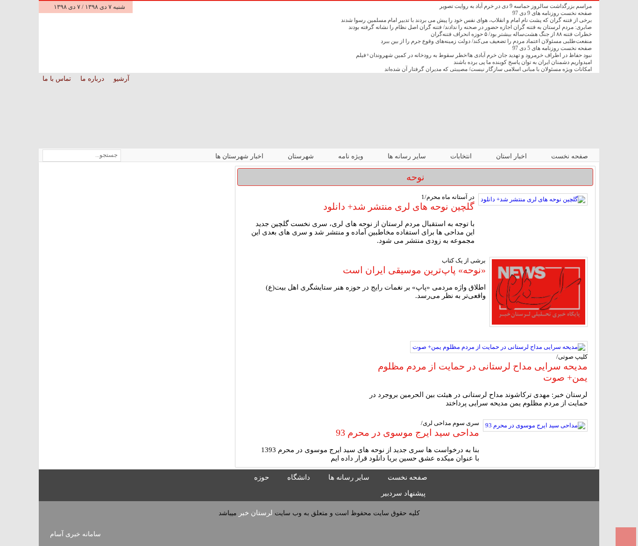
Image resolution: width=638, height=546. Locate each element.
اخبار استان (512, 156)
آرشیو (122, 78)
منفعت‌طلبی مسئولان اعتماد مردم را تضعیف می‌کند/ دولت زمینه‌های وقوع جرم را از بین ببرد (486, 41)
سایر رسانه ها (408, 156)
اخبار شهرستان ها (240, 156)
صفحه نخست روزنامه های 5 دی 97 (552, 48)
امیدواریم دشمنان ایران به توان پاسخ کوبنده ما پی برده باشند (523, 62)
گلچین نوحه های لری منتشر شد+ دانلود (399, 206)
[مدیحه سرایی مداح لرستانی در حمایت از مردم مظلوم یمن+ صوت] (499, 347)
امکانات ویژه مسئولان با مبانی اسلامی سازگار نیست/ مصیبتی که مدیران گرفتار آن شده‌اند (488, 69)
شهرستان (302, 156)
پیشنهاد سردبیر (404, 493)
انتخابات (462, 156)
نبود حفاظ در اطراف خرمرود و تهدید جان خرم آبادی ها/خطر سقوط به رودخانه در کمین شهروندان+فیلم (474, 55)
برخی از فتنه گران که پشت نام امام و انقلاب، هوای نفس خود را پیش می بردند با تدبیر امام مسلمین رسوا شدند (466, 20)
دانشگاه (299, 477)
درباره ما (93, 78)
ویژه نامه (351, 156)
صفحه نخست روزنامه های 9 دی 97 (552, 13)
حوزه (262, 477)
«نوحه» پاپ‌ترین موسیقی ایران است (414, 270)
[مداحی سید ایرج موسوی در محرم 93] (535, 425)
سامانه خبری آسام (75, 534)
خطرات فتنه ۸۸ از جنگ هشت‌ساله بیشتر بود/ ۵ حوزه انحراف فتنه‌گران (511, 34)
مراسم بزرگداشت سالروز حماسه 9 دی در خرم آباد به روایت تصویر (516, 6)
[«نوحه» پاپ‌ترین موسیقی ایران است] (538, 293)
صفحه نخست (569, 156)
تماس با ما (58, 78)
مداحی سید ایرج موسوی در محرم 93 (407, 432)
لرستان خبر (256, 513)
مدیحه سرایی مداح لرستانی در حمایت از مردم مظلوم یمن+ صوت (483, 372)
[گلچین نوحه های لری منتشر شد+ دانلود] (533, 199)
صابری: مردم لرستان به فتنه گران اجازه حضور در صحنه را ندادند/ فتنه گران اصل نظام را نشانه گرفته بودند (470, 27)
